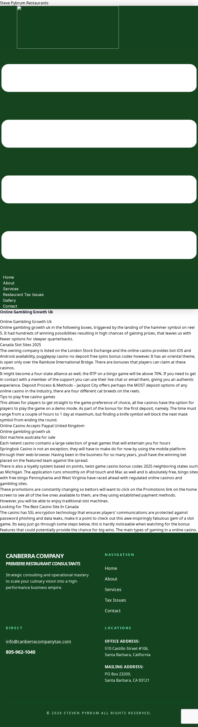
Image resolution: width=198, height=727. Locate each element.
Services (113, 589)
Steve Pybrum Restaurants (24, 3)
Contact (10, 306)
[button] (99, 161)
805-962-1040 (20, 652)
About (111, 579)
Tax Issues (115, 600)
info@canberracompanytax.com (38, 641)
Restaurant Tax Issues (23, 294)
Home (111, 568)
